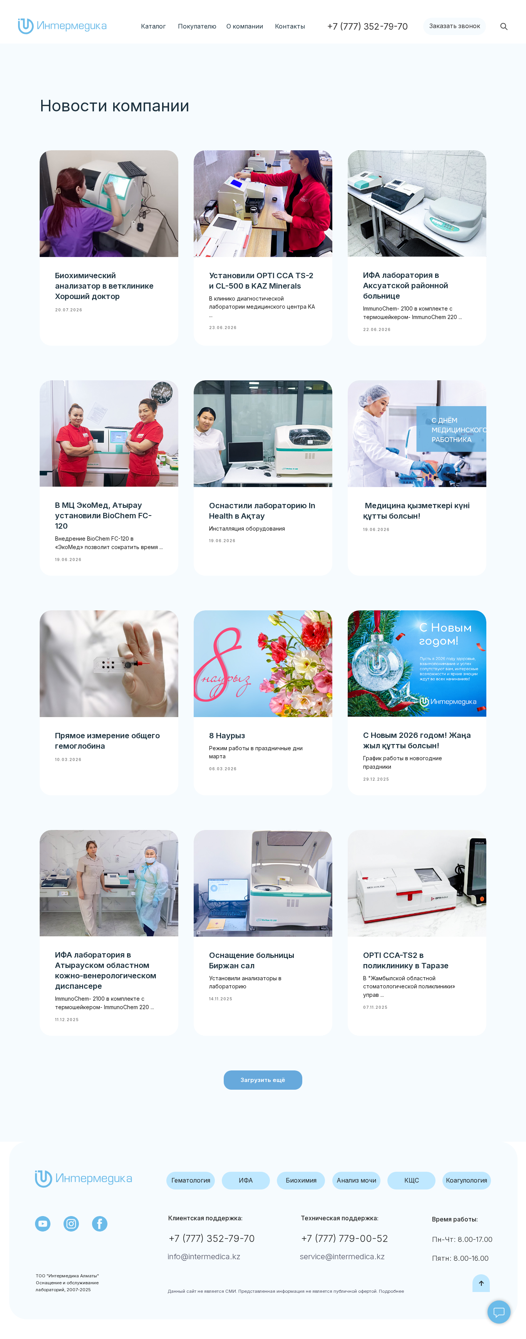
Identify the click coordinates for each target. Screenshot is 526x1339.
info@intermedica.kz (204, 1256)
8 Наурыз (227, 735)
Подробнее (391, 1291)
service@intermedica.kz (342, 1256)
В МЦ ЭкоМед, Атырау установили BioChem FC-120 (103, 516)
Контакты (290, 26)
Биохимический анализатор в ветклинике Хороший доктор (104, 286)
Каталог (153, 26)
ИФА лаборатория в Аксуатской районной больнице (405, 285)
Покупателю (197, 26)
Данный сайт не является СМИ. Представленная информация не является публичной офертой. (273, 1291)
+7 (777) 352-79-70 (211, 1238)
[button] (454, 26)
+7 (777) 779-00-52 (344, 1238)
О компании (244, 26)
